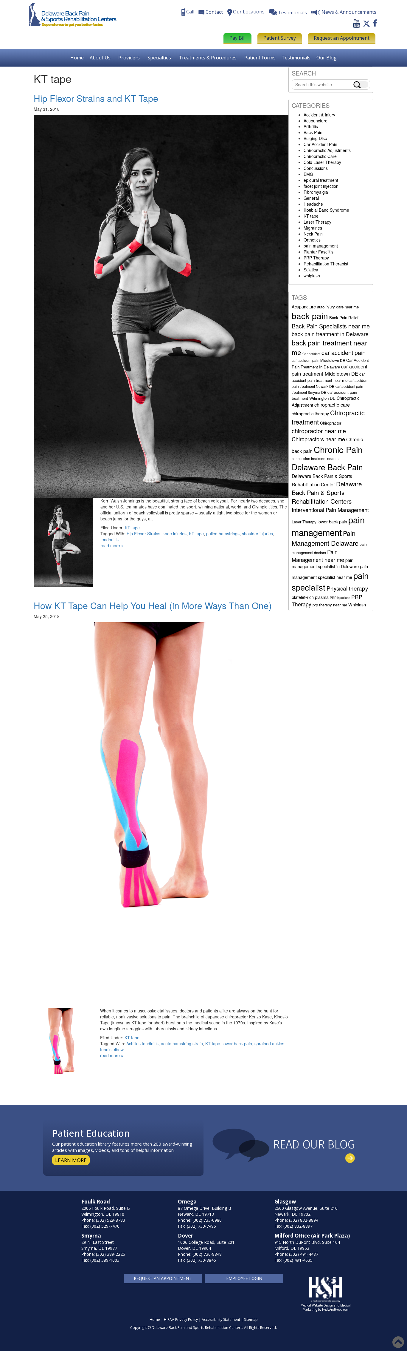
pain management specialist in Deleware (325, 563)
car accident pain (343, 352)
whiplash (312, 276)
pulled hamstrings (223, 534)
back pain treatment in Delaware (330, 334)
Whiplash (357, 604)
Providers (129, 57)
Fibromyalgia (316, 192)
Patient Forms (260, 57)
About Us (100, 57)
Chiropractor (330, 423)
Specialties (159, 57)
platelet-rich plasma (310, 597)
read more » (112, 545)
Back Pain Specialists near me (331, 326)
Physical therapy (347, 588)
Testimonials (296, 57)
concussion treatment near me (316, 458)
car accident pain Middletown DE (318, 360)
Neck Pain (313, 234)
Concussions (316, 168)
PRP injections (340, 597)
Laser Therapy (317, 222)
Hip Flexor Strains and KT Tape (96, 98)
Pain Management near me (318, 555)
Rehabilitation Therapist (326, 264)
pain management (321, 246)
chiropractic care (332, 404)
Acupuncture (315, 121)
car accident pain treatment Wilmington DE (324, 395)
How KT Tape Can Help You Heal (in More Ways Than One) (153, 605)
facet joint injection (321, 186)
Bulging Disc (315, 138)
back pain (310, 316)
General (311, 198)
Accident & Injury (319, 115)
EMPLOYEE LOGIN (244, 1278)
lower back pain (237, 1043)
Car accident (311, 353)
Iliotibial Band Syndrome (326, 210)
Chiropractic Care (320, 156)
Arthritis (311, 126)
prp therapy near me (330, 605)
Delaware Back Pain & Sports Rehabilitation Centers (327, 492)
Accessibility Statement (221, 1319)
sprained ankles (269, 1043)
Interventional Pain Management (330, 510)
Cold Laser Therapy (322, 162)
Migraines (313, 228)
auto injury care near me (338, 307)
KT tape (132, 528)
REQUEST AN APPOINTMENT (163, 1278)
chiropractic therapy (310, 413)
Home (77, 57)
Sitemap (251, 1319)
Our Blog (326, 57)
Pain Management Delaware (325, 538)
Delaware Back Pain (327, 467)
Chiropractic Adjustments (327, 150)
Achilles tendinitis (142, 1043)
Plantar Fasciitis (318, 252)
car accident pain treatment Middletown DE (329, 370)
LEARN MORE (71, 1160)
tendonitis (109, 539)
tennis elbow (112, 1049)
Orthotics (312, 240)
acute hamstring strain (182, 1043)
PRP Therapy (316, 258)
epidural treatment (321, 180)
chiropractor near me (319, 430)
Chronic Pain (338, 449)
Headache (313, 204)
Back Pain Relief (343, 317)
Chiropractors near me (318, 439)
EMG (308, 174)
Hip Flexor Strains (143, 534)
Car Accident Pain (320, 144)
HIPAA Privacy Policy (181, 1319)
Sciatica (311, 270)
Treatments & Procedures (208, 57)
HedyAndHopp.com (335, 1309)
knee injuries (175, 534)
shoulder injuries (257, 534)
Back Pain (313, 132)
